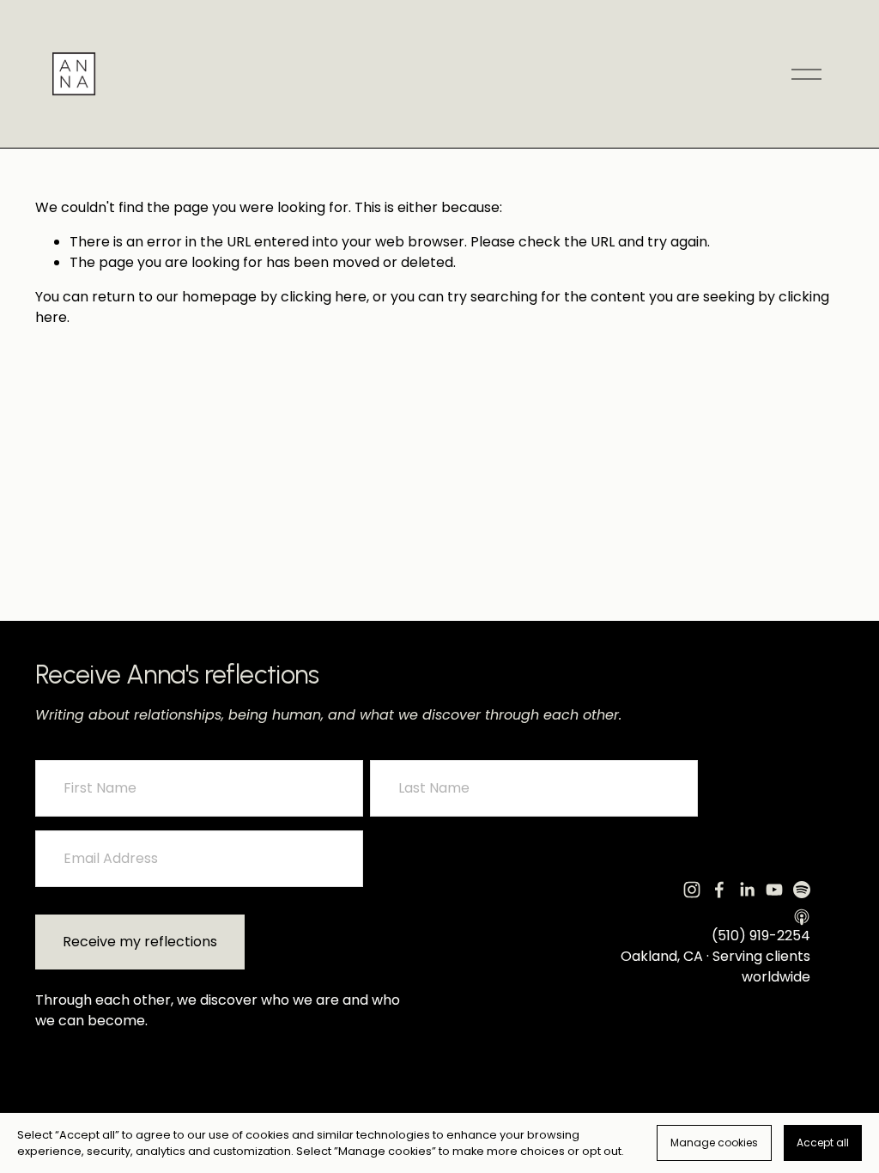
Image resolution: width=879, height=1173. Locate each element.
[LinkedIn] (746, 889)
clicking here (324, 297)
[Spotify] (801, 889)
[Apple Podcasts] (801, 917)
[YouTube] (774, 889)
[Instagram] (691, 889)
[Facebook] (719, 889)
